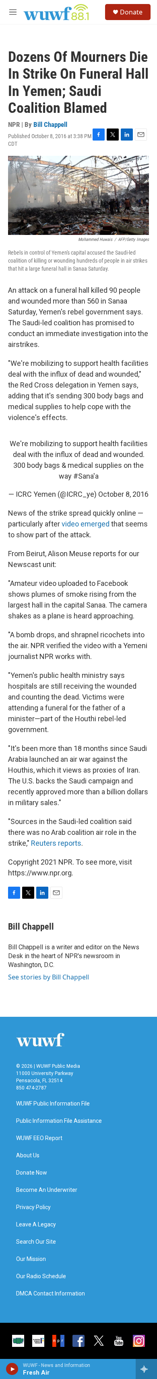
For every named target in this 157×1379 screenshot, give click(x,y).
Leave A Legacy (36, 1225)
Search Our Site (36, 1242)
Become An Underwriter (46, 1190)
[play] (12, 1369)
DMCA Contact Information (50, 1294)
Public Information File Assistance (59, 1121)
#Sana (83, 476)
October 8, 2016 (123, 494)
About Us (27, 1156)
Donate (131, 12)
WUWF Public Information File (53, 1104)
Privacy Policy (33, 1207)
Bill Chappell (50, 124)
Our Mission (31, 1259)
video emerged (85, 524)
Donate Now (31, 1173)
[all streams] (146, 1369)
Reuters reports (56, 843)
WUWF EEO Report (39, 1138)
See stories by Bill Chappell (48, 977)
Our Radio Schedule (41, 1276)
